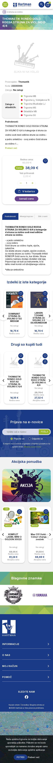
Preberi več (33, 757)
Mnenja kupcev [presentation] (26, 216)
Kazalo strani (14, 705)
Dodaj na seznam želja (20, 293)
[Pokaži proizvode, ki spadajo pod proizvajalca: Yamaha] (13, 595)
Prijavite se (19, 438)
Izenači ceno (26, 198)
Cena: (19, 168)
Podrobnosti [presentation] (10, 216)
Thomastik (23, 82)
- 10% (6, 509)
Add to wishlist (45, 160)
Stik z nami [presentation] (42, 216)
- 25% (33, 509)
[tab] (10, 216)
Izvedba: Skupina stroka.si (33, 705)
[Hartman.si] (9, 627)
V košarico (28, 191)
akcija (8, 525)
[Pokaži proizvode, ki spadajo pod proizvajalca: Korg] (39, 595)
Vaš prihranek (27, 173)
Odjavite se (37, 438)
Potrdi (20, 757)
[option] (14, 313)
